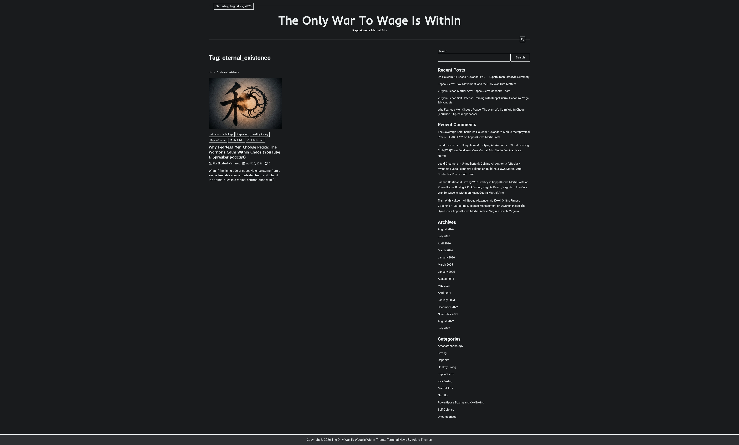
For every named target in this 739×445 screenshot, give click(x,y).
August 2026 (446, 229)
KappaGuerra (218, 140)
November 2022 (448, 314)
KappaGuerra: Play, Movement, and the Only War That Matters (477, 84)
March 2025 (445, 264)
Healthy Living (260, 134)
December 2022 (448, 307)
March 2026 (445, 250)
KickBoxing (445, 381)
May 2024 (444, 286)
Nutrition (443, 395)
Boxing (442, 353)
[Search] (522, 39)
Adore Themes (422, 440)
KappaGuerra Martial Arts (484, 137)
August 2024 (446, 279)
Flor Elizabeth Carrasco (226, 163)
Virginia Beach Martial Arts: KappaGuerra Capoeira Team (474, 91)
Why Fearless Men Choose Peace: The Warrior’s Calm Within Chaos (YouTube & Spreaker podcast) (244, 152)
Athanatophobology (221, 134)
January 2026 (446, 257)
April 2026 (444, 243)
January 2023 (446, 300)
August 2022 (446, 321)
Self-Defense (255, 140)
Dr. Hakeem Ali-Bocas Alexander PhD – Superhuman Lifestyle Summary (483, 77)
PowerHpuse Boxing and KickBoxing (461, 402)
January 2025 (446, 271)
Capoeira (242, 134)
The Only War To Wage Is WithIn (369, 20)
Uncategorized (447, 416)
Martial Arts (236, 140)
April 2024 (444, 293)
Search (442, 51)
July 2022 (444, 328)
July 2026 (444, 236)
